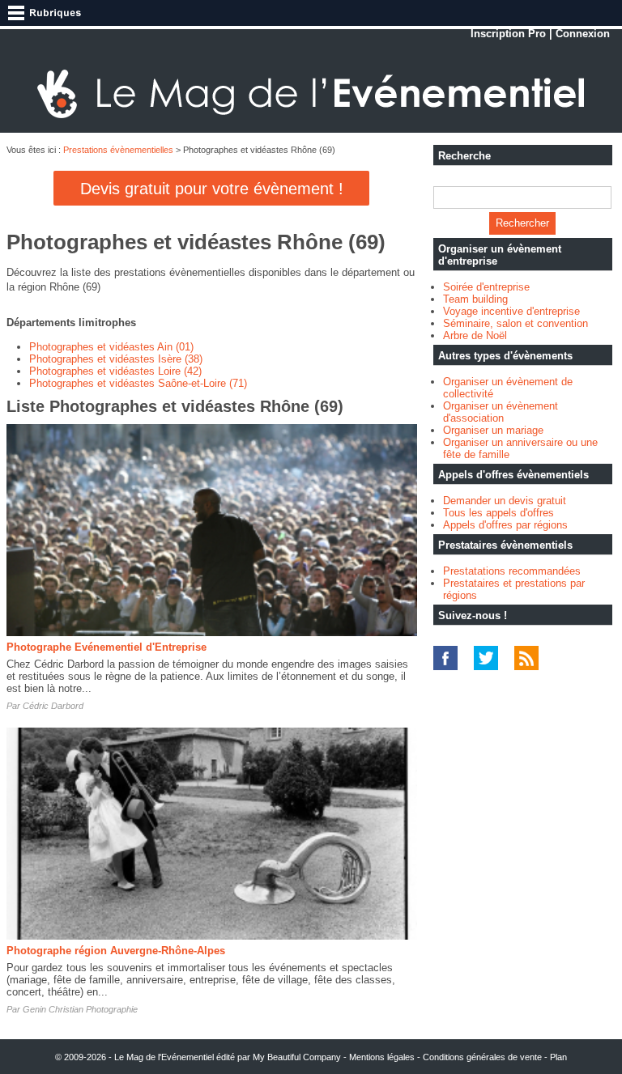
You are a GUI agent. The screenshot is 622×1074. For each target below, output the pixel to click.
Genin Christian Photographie (80, 1009)
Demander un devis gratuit (504, 501)
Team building (475, 299)
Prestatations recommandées (512, 571)
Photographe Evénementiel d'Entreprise (106, 647)
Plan (558, 1057)
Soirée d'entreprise (486, 287)
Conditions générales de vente (482, 1057)
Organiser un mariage (493, 430)
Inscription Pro (508, 34)
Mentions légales (382, 1057)
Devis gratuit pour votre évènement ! (211, 188)
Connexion (583, 34)
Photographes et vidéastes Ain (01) (111, 347)
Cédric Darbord (53, 706)
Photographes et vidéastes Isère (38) (115, 359)
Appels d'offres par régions (505, 525)
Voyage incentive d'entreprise (511, 311)
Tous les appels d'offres (498, 513)
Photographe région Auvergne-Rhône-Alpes (115, 951)
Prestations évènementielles (118, 150)
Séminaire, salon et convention (515, 323)
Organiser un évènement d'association (500, 412)
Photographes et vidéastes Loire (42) (115, 371)
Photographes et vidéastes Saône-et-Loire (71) (138, 383)
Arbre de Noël (475, 335)
